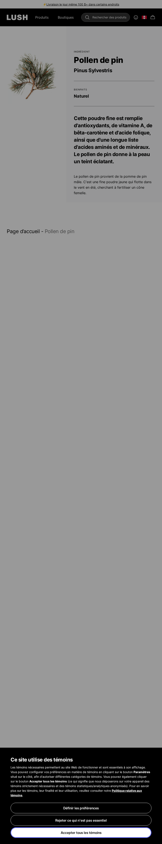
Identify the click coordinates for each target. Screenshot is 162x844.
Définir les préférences (81, 808)
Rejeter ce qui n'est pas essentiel (81, 820)
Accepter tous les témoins (81, 832)
